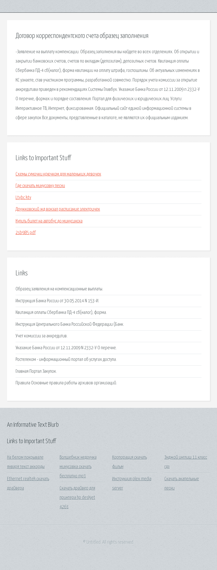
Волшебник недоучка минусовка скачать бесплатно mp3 (78, 467)
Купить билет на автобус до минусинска (49, 221)
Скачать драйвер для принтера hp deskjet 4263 (77, 498)
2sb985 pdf (26, 232)
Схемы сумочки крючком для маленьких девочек (58, 174)
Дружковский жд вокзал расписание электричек (58, 209)
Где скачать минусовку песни (40, 185)
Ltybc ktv (23, 197)
